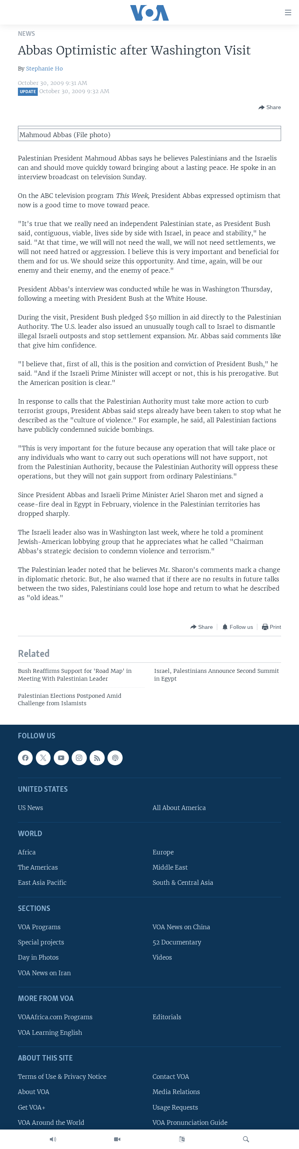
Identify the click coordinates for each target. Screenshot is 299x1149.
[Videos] (117, 1139)
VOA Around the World (51, 1122)
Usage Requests (175, 1107)
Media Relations (176, 1092)
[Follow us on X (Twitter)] (43, 757)
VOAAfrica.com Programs (55, 1017)
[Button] (270, 107)
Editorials (167, 1017)
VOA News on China (181, 927)
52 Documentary (177, 942)
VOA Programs (39, 927)
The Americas (38, 867)
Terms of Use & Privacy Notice (62, 1076)
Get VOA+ (32, 1107)
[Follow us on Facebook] (25, 757)
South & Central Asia (183, 882)
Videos (162, 957)
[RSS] (97, 757)
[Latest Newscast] (53, 1139)
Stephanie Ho (44, 68)
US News (30, 808)
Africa (27, 852)
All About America (179, 808)
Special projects (41, 942)
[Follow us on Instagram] (79, 757)
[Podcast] (114, 757)
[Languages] (181, 1139)
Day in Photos (38, 957)
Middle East (170, 867)
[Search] (246, 1139)
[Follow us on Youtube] (61, 757)
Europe (163, 852)
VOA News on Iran (44, 972)
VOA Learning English (50, 1032)
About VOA (33, 1092)
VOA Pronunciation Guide (190, 1122)
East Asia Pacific (42, 882)
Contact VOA (171, 1076)
